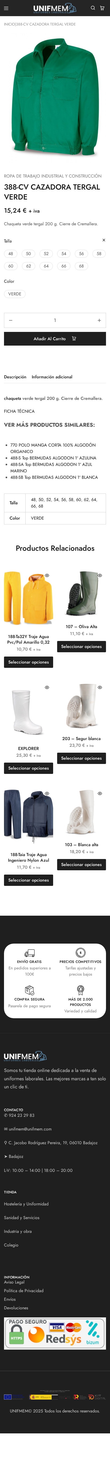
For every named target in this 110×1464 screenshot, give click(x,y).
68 (40, 506)
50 (41, 500)
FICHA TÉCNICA (19, 411)
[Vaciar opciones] (104, 240)
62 (86, 500)
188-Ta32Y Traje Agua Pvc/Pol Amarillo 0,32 (28, 639)
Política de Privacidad (24, 1291)
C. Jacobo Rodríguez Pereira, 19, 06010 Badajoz (53, 1143)
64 (93, 500)
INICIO (9, 24)
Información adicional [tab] (52, 377)
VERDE (37, 518)
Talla (8, 241)
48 (33, 500)
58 (71, 500)
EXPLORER (28, 748)
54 (56, 500)
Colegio (11, 1245)
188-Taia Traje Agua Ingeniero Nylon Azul (28, 857)
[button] (10, 254)
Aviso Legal (14, 1282)
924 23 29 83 (21, 1115)
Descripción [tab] (15, 377)
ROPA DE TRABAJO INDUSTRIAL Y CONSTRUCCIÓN (52, 176)
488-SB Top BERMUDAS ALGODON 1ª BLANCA (54, 477)
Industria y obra (18, 1231)
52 (48, 500)
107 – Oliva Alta (81, 627)
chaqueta (12, 398)
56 (63, 500)
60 (78, 500)
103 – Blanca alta (81, 845)
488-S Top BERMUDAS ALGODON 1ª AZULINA (53, 458)
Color (9, 281)
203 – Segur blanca (81, 738)
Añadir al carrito (50, 339)
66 (33, 506)
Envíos (9, 1299)
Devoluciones (16, 1308)
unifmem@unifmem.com (30, 1129)
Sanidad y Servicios (21, 1218)
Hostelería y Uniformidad (26, 1204)
